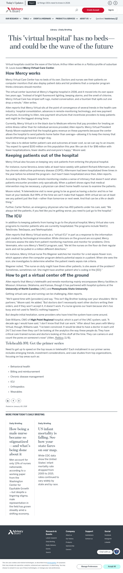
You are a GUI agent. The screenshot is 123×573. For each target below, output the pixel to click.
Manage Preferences (89, 566)
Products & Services (65, 19)
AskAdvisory (110, 19)
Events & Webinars (42, 19)
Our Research (12, 19)
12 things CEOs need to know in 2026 (53, 3)
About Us (84, 19)
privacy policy (51, 562)
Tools (26, 19)
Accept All (112, 566)
